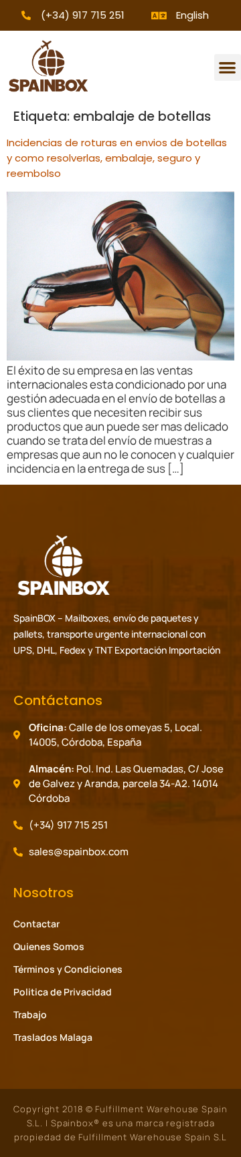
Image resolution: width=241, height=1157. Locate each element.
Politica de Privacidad (62, 991)
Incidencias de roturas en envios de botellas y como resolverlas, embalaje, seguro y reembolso (117, 158)
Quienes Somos (48, 946)
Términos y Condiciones (68, 969)
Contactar (36, 923)
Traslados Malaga (52, 1037)
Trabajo (30, 1014)
